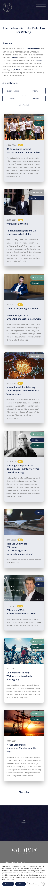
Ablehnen (20, 884)
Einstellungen (33, 884)
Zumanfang (24, 821)
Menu (41, 6)
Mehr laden (24, 792)
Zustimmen (8, 884)
